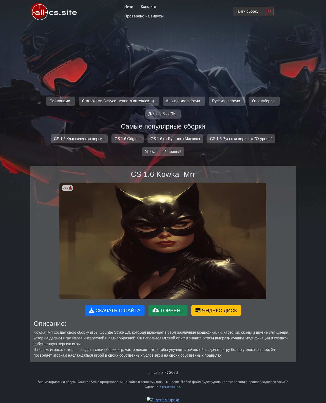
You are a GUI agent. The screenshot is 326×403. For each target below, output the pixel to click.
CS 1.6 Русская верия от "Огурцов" (241, 139)
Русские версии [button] (226, 101)
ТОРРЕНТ (171, 310)
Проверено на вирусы (144, 16)
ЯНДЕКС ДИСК (218, 310)
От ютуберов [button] (264, 101)
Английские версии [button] (183, 101)
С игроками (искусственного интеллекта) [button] (118, 101)
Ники (128, 7)
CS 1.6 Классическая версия (79, 139)
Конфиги (148, 7)
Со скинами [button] (60, 101)
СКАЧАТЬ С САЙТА (117, 310)
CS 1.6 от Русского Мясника (175, 139)
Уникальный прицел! (163, 152)
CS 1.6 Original (128, 139)
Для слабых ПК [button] (162, 114)
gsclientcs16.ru (172, 387)
